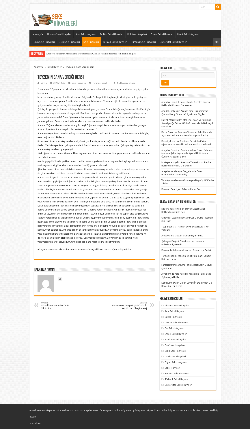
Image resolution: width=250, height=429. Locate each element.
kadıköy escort (125, 410)
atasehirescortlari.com (71, 410)
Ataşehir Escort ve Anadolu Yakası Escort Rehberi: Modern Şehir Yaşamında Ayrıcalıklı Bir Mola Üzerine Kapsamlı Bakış (186, 153)
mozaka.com (36, 410)
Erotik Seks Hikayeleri (188, 34)
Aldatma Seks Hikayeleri (59, 34)
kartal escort (186, 410)
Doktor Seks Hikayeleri (111, 34)
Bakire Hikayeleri (173, 317)
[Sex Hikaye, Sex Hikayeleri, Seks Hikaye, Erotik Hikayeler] (54, 19)
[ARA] (218, 7)
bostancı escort (201, 410)
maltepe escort (51, 410)
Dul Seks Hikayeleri (137, 34)
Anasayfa (38, 34)
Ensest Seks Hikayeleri (162, 34)
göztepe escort (141, 410)
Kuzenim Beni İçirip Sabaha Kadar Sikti (181, 189)
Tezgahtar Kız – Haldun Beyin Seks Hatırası (183, 226)
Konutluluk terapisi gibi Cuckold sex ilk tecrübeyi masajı (129, 306)
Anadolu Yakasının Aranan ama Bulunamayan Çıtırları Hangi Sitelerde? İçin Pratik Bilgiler (91, 53)
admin (44, 83)
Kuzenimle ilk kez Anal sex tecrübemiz (180, 250)
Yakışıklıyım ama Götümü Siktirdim (55, 306)
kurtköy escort (171, 410)
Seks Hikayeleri (91, 42)
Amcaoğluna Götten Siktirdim (176, 235)
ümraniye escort (108, 410)
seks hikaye (35, 423)
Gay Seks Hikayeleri (175, 345)
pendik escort (157, 410)
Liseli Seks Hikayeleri (69, 42)
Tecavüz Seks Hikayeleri (115, 42)
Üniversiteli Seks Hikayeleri (173, 42)
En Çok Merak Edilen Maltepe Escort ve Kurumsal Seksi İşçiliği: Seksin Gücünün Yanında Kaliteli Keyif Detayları (187, 123)
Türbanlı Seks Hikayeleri (143, 42)
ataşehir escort (91, 410)
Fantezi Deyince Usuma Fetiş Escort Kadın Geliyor (186, 264)
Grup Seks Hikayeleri (44, 42)
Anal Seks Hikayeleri (86, 34)
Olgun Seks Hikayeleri (176, 362)
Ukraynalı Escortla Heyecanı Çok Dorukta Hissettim (187, 217)
